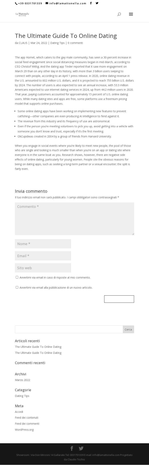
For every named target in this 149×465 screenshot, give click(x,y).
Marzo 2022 (22, 380)
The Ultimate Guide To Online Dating (38, 347)
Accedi (19, 412)
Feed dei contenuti (26, 417)
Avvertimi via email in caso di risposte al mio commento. (55, 277)
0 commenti (75, 43)
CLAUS (23, 43)
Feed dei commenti (27, 423)
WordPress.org (24, 429)
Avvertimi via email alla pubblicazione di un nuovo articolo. (56, 287)
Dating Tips (57, 43)
